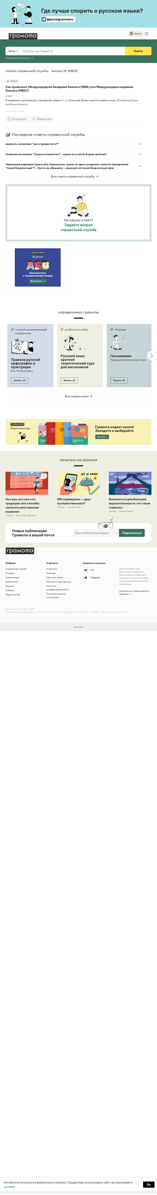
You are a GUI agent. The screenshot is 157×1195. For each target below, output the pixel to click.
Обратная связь (54, 577)
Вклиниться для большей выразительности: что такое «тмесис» (129, 503)
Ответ (9, 96)
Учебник (10, 590)
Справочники (12, 577)
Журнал (10, 586)
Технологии (74, 507)
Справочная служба (16, 568)
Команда (51, 573)
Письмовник (121, 356)
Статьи (9, 515)
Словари (10, 573)
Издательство (13, 594)
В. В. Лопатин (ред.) (22, 371)
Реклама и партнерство (58, 581)
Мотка (123, 612)
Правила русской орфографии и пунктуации (25, 363)
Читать (18, 380)
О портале (51, 568)
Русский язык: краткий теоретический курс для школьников (78, 361)
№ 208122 (12, 81)
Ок (149, 1184)
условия (9, 1186)
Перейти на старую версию (134, 592)
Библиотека (12, 581)
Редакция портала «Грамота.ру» (128, 360)
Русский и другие (26, 515)
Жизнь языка (126, 511)
